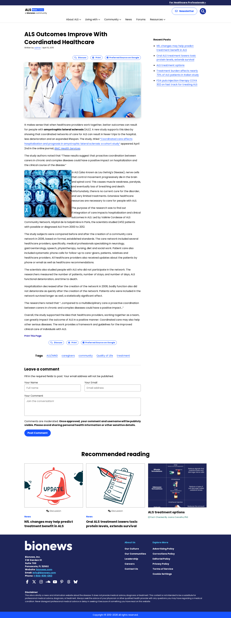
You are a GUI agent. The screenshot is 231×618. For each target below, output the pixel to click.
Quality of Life (104, 355)
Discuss (81, 57)
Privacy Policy (161, 563)
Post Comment (38, 433)
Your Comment (33, 396)
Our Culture (132, 548)
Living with (91, 19)
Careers (130, 563)
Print (97, 57)
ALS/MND (52, 355)
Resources (156, 19)
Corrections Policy (164, 553)
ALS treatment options (170, 65)
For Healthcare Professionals (186, 2)
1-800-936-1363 (43, 575)
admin (37, 47)
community (86, 355)
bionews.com (44, 569)
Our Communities (135, 553)
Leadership (131, 558)
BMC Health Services (67, 148)
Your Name (31, 382)
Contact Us (131, 568)
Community (111, 19)
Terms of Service (163, 568)
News (128, 19)
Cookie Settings (162, 573)
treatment (123, 355)
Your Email (91, 382)
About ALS (72, 19)
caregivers (68, 355)
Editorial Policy (161, 558)
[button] (184, 11)
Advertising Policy (163, 548)
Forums (141, 19)
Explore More (160, 542)
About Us (130, 542)
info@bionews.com (44, 572)
